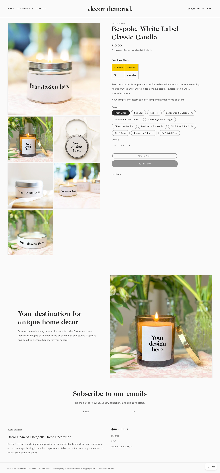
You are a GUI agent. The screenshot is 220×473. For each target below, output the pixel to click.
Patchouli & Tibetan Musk (128, 119)
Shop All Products (122, 446)
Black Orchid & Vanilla (152, 126)
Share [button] (118, 174)
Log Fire (154, 112)
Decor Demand (20, 468)
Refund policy (44, 468)
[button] (190, 8)
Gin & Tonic (120, 133)
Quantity (115, 139)
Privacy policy (58, 468)
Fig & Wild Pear (169, 133)
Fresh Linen (121, 112)
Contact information (106, 468)
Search (115, 436)
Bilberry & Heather (124, 126)
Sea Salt (138, 112)
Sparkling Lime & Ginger (160, 119)
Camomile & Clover (144, 133)
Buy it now (145, 164)
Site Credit (32, 468)
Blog (113, 441)
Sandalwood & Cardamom (179, 112)
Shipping (128, 50)
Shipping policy (89, 468)
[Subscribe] (133, 411)
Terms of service (73, 468)
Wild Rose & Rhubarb (182, 126)
